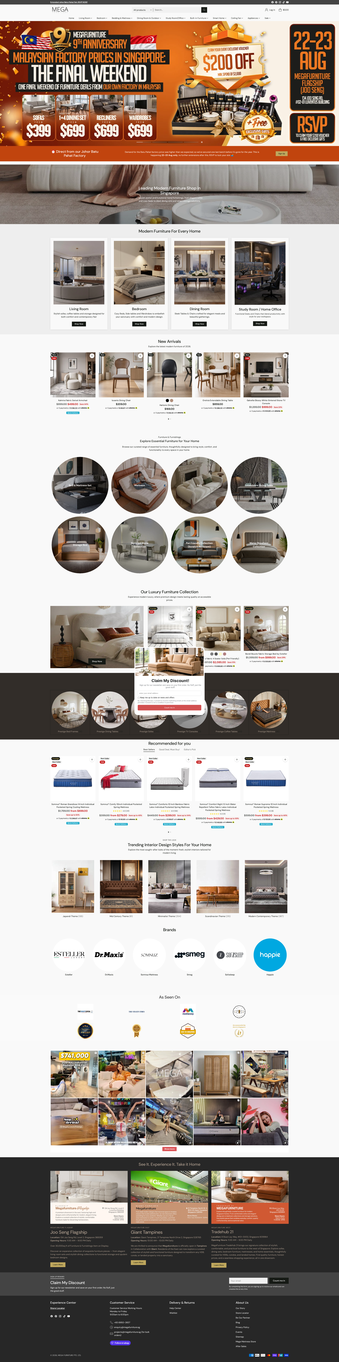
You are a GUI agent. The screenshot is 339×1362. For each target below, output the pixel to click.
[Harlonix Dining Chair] (169, 374)
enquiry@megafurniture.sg (127, 1327)
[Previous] (50, 383)
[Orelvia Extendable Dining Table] (217, 374)
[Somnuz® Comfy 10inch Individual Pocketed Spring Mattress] (121, 778)
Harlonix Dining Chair (169, 405)
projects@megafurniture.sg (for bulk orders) (131, 1334)
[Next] (289, 383)
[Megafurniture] (60, 10)
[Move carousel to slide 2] (159, 142)
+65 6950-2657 (122, 1322)
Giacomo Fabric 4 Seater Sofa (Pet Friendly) (218, 658)
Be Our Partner (243, 1317)
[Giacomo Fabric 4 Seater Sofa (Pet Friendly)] (218, 628)
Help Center (175, 1308)
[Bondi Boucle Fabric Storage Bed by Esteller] (266, 628)
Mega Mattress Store (246, 1341)
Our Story (240, 1308)
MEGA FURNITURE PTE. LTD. (69, 1355)
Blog (238, 1322)
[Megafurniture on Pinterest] (276, 3)
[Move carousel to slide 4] (191, 142)
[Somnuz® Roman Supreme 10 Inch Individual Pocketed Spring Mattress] (266, 778)
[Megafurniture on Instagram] (280, 3)
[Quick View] (92, 361)
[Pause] (202, 142)
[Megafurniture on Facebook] (272, 3)
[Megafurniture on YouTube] (287, 3)
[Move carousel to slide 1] (144, 142)
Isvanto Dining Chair (121, 400)
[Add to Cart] (92, 355)
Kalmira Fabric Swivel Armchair (73, 400)
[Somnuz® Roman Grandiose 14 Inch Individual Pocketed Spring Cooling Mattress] (72, 778)
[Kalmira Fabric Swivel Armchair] (72, 374)
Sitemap (240, 1336)
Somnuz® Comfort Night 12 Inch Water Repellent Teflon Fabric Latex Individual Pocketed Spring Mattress (218, 807)
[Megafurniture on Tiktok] (283, 3)
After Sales (241, 1346)
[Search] (204, 10)
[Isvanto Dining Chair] (121, 374)
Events (239, 1332)
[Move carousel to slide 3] (175, 142)
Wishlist (173, 1313)
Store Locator (242, 1313)
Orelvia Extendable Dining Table (218, 400)
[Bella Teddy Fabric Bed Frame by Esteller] (170, 628)
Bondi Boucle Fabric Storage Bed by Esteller (266, 654)
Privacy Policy (242, 1327)
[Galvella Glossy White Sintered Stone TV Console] (266, 374)
